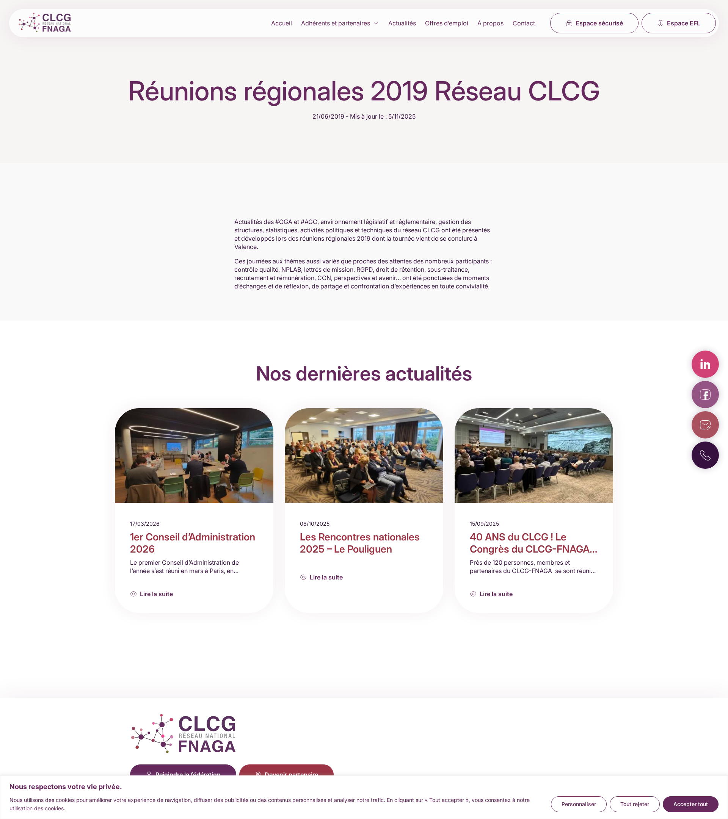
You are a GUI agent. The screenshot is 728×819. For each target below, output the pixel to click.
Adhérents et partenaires (335, 23)
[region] (364, 797)
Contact (524, 23)
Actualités (402, 23)
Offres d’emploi (446, 23)
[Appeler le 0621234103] (705, 455)
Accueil (281, 23)
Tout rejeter (634, 804)
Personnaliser (579, 804)
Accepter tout (690, 804)
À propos (490, 23)
